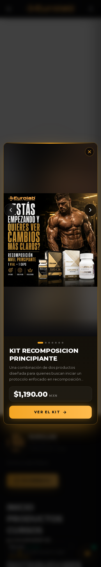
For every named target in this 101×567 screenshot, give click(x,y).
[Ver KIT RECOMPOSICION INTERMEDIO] (59, 343)
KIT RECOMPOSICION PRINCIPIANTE (44, 354)
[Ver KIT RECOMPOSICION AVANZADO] (52, 343)
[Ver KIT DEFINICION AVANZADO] (56, 343)
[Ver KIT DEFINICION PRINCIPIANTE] (62, 343)
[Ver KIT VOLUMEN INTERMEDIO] (46, 343)
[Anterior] (10, 210)
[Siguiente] (90, 210)
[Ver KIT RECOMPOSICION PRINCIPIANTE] (40, 343)
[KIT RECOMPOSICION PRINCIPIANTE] (50, 240)
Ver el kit (47, 412)
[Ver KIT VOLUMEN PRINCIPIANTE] (49, 343)
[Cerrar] (89, 151)
